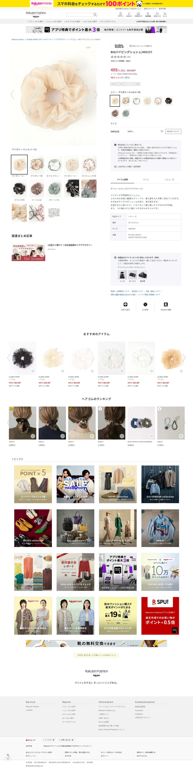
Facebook (139, 710)
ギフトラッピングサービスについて (131, 267)
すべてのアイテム (69, 722)
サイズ (146, 179)
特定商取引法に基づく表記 (109, 726)
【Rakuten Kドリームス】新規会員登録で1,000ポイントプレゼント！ (67, 746)
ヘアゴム (72, 39)
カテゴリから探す (69, 714)
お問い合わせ (104, 718)
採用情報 (90, 762)
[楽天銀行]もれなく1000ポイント (128, 8)
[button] (54, 95)
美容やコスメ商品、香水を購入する (77, 752)
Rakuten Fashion (18, 39)
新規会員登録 (140, 707)
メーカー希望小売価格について (149, 294)
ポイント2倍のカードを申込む (111, 752)
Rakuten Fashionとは (107, 710)
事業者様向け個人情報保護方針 (60, 762)
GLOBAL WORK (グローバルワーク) (39, 39)
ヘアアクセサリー (60, 39)
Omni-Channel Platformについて (111, 729)
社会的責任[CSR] (79, 762)
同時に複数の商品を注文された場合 (123, 294)
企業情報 (29, 762)
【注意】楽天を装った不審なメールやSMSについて (96, 655)
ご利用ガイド (104, 714)
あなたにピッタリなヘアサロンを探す (39, 752)
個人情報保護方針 (40, 762)
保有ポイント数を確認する (146, 752)
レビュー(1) (169, 179)
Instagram (139, 714)
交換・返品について (153, 291)
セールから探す (68, 718)
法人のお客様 (104, 722)
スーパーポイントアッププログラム (112, 707)
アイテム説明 (122, 179)
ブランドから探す (69, 707)
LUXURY (29, 710)
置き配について (137, 291)
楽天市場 (162, 8)
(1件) (129, 57)
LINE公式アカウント (143, 717)
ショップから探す (69, 710)
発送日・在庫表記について (120, 291)
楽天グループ (149, 8)
